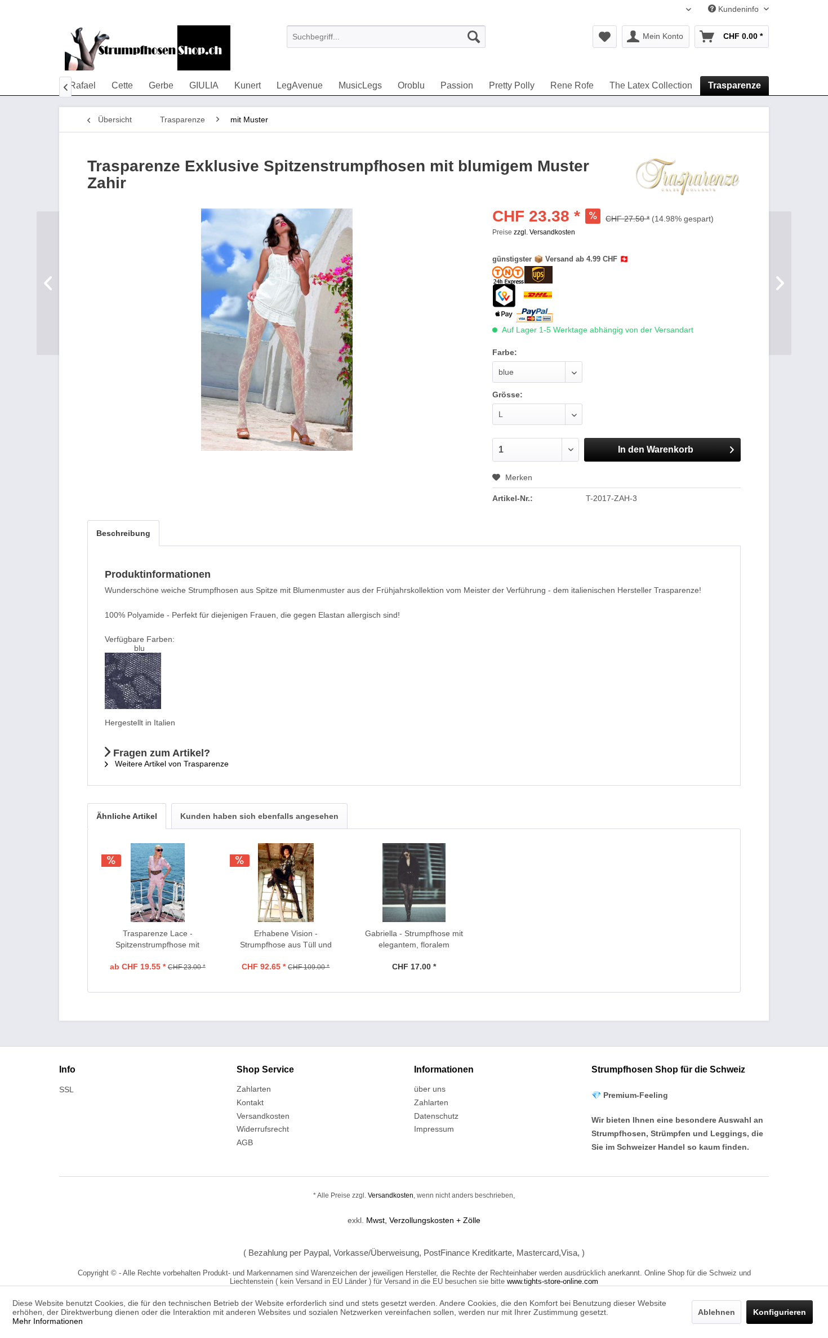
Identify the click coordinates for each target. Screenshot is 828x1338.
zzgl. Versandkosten (544, 232)
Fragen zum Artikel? (160, 753)
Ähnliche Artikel (126, 816)
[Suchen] (474, 36)
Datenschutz (436, 1115)
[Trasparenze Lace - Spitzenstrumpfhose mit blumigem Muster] (157, 882)
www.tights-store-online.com (552, 1281)
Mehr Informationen (47, 1321)
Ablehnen (716, 1312)
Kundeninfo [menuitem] (738, 9)
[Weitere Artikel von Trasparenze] (688, 177)
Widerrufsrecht (263, 1128)
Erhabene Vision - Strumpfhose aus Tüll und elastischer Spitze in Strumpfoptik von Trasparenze (286, 939)
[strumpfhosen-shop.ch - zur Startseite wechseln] (147, 47)
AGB (245, 1142)
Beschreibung (123, 533)
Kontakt (250, 1102)
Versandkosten (263, 1115)
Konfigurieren (779, 1312)
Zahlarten (254, 1088)
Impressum (434, 1128)
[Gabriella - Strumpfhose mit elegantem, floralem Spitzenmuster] (414, 882)
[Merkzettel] (605, 36)
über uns (430, 1088)
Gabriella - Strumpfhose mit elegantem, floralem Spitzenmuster (414, 939)
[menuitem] (386, 36)
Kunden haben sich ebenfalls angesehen (259, 816)
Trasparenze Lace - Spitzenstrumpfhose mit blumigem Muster (157, 939)
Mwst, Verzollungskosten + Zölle (423, 1220)
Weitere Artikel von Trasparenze (171, 763)
